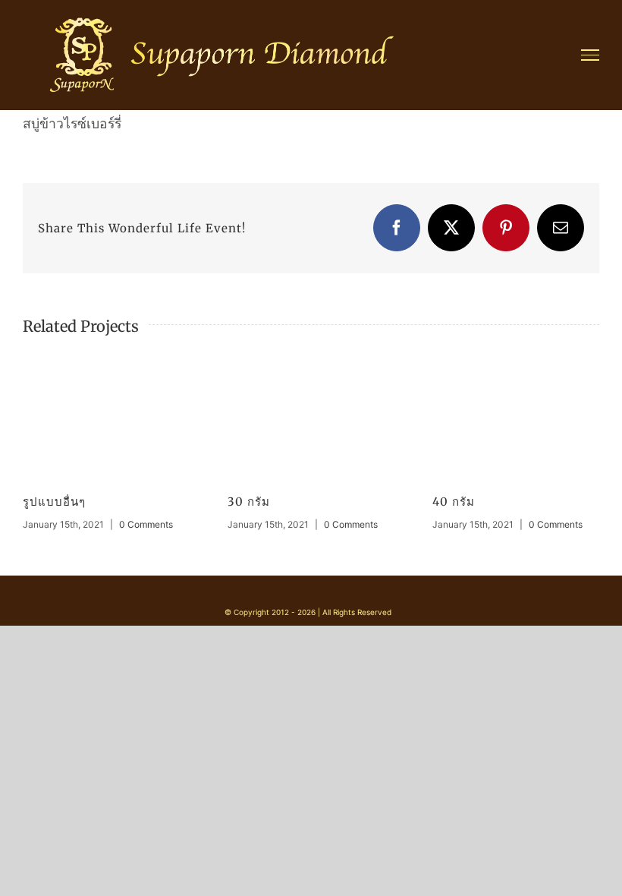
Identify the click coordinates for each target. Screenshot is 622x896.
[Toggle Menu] (590, 54)
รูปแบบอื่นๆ (54, 501)
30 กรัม (249, 501)
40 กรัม (453, 501)
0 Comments (146, 524)
